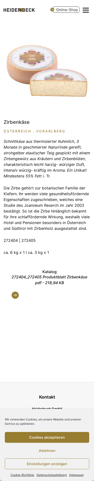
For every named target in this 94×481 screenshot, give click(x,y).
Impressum (76, 475)
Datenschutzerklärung (52, 475)
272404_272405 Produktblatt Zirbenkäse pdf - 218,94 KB (49, 280)
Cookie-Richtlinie (22, 475)
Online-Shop (67, 9)
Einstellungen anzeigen (47, 464)
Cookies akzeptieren (47, 437)
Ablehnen (47, 450)
